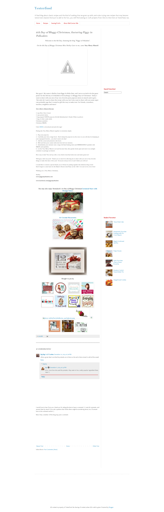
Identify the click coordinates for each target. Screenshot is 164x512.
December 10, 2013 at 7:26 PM (62, 354)
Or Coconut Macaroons (67, 217)
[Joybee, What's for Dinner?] (67, 332)
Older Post (96, 446)
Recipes (45, 23)
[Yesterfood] (54, 332)
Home (38, 23)
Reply (42, 360)
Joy (46, 367)
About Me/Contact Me (71, 23)
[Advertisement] (68, 430)
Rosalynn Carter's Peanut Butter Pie (119, 271)
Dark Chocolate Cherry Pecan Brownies (118, 262)
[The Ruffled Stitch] (81, 332)
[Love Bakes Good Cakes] (60, 294)
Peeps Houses (117, 251)
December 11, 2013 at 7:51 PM (58, 367)
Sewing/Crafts (55, 23)
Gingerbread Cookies (120, 280)
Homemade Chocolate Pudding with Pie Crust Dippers (120, 233)
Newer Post (39, 446)
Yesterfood (43, 8)
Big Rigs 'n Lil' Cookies (47, 354)
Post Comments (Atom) (50, 449)
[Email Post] (47, 336)
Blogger (111, 507)
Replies (45, 364)
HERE (41, 127)
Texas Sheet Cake (119, 222)
